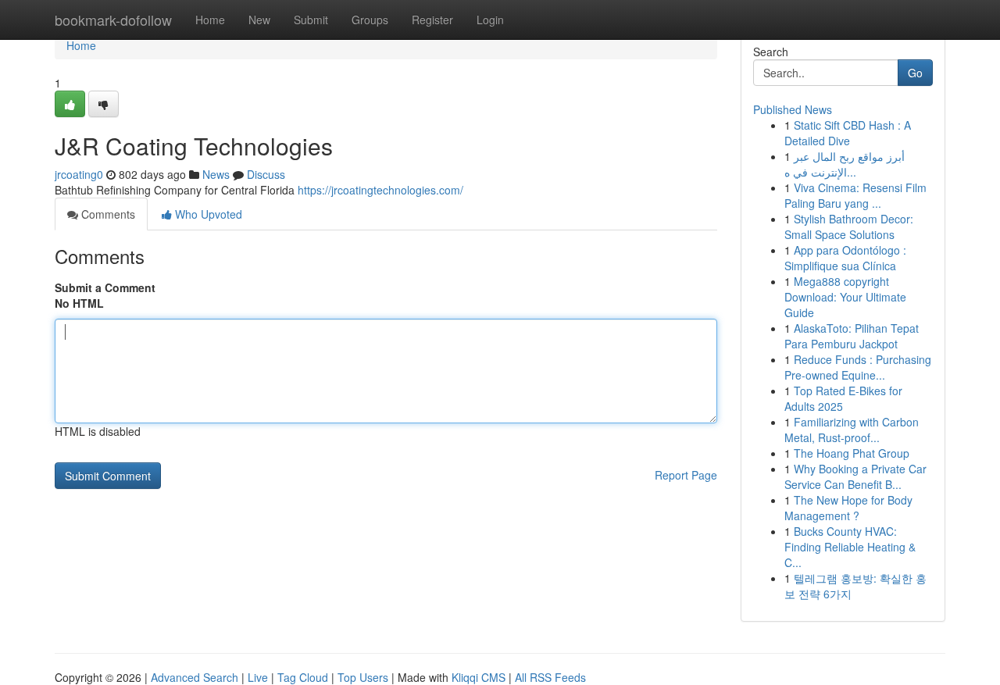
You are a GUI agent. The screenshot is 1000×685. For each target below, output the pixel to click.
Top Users (363, 677)
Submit (311, 19)
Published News (792, 109)
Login (490, 19)
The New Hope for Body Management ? (848, 507)
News (216, 174)
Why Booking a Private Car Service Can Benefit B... (855, 476)
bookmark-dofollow (113, 19)
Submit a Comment (105, 287)
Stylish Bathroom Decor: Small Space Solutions (848, 226)
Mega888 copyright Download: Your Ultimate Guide (845, 296)
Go (915, 72)
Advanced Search (194, 677)
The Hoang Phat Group (851, 453)
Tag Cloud (302, 677)
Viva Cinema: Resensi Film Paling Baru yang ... (855, 195)
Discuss (266, 174)
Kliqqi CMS (478, 677)
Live (258, 677)
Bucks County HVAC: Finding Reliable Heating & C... (850, 546)
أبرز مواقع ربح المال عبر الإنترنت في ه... (844, 164)
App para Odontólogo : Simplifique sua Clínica (845, 257)
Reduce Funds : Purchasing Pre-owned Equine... (857, 367)
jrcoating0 (79, 174)
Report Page (686, 475)
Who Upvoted (207, 214)
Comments (106, 214)
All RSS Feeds (550, 677)
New (259, 19)
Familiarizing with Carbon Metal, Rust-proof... (851, 429)
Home (210, 19)
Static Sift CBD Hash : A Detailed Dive (847, 132)
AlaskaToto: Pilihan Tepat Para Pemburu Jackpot (851, 335)
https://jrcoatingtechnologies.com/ (380, 190)
